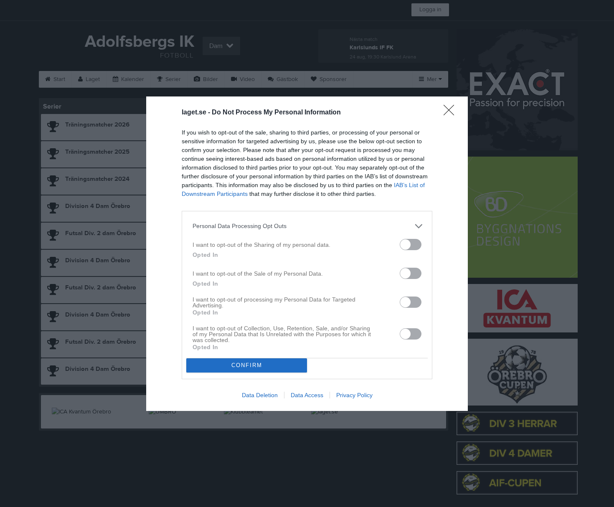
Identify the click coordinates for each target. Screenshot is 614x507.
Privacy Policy (354, 395)
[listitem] (307, 226)
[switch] (410, 244)
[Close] (451, 113)
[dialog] (307, 253)
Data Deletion (260, 395)
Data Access (307, 395)
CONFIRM (246, 365)
